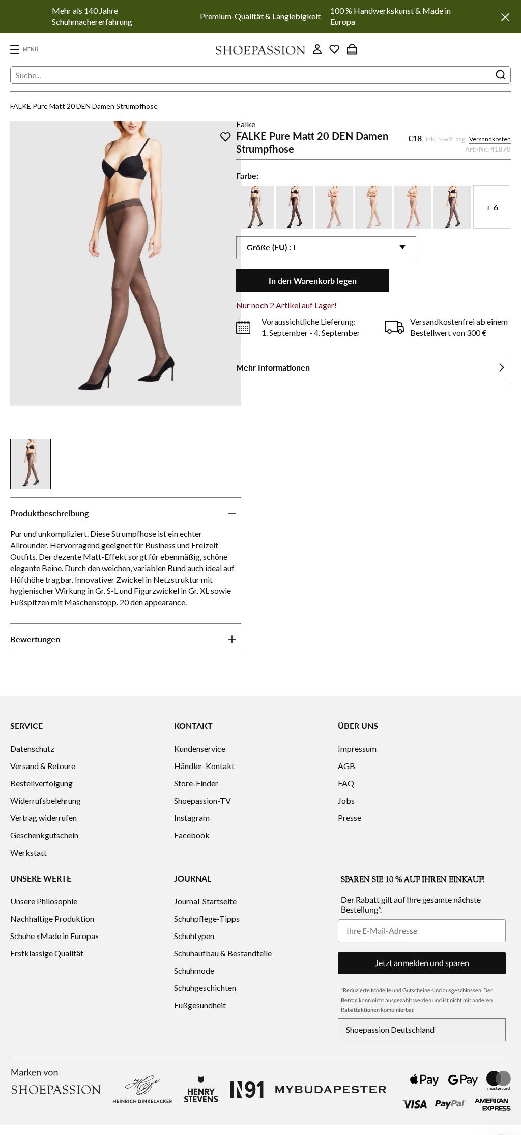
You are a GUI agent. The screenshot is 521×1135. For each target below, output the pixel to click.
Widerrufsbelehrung (45, 800)
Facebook (192, 835)
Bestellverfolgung (41, 783)
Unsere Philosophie (43, 901)
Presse (349, 817)
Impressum (357, 748)
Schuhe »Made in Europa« (54, 936)
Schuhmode (194, 970)
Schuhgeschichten (205, 987)
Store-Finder (196, 783)
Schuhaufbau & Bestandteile (223, 953)
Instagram (192, 817)
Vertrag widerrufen (43, 817)
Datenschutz (32, 748)
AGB (346, 766)
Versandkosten (490, 139)
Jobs (346, 800)
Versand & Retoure (42, 766)
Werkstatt (28, 852)
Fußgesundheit (200, 1005)
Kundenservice (199, 748)
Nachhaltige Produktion (52, 918)
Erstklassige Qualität (46, 953)
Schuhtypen (194, 936)
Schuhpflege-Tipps (207, 918)
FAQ (346, 783)
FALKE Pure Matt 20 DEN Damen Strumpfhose (84, 106)
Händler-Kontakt (204, 766)
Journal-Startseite (205, 901)
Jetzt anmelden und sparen (422, 963)
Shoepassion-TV (202, 800)
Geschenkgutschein (44, 835)
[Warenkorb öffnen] (352, 49)
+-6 (492, 207)
